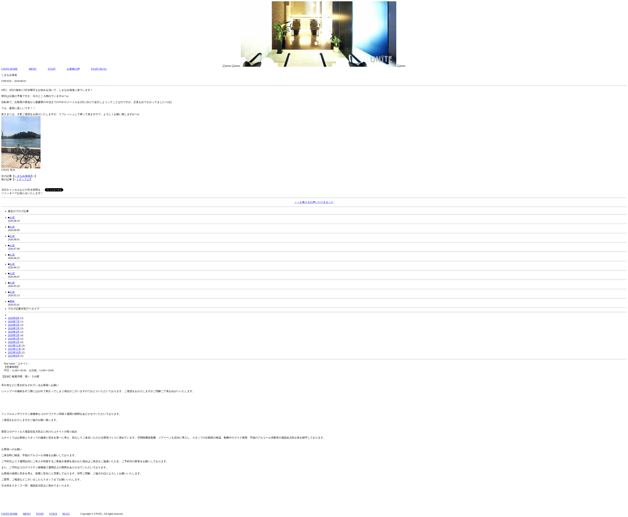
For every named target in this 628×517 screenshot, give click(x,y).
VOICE (53, 513)
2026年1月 (14, 342)
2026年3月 (14, 335)
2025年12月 (14, 345)
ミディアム (22, 179)
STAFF (52, 69)
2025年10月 (14, 352)
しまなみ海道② (23, 176)
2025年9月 (14, 355)
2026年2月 (14, 338)
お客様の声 (73, 69)
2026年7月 (14, 321)
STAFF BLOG (99, 69)
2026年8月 (14, 318)
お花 (12, 217)
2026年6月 (14, 325)
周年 (12, 301)
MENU (33, 69)
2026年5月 (14, 328)
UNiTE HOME (9, 69)
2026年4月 (14, 331)
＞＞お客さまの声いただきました (314, 202)
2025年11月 (14, 349)
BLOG (66, 513)
